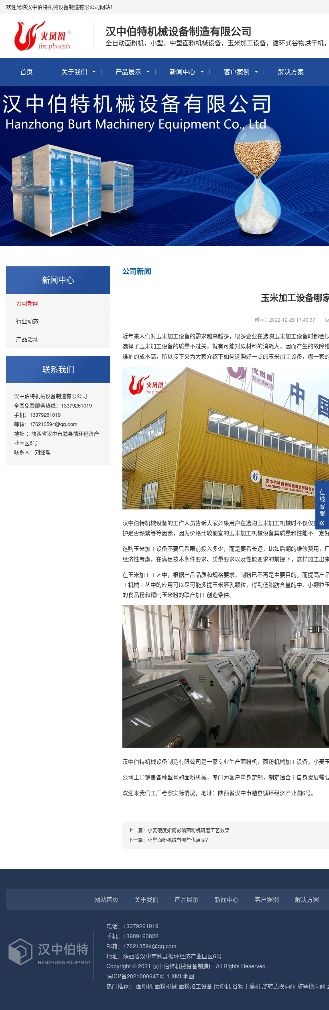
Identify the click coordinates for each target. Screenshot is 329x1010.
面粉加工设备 (195, 986)
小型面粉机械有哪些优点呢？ (179, 839)
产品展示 (128, 71)
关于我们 (74, 71)
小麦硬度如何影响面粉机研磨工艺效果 (188, 830)
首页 (26, 71)
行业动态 (27, 321)
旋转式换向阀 (279, 986)
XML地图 (182, 976)
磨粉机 (222, 986)
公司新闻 (27, 303)
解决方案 (291, 71)
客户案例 (237, 71)
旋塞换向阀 (311, 986)
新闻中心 (182, 71)
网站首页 (106, 899)
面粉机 (144, 986)
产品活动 (27, 339)
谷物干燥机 (246, 986)
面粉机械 (165, 986)
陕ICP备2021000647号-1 (138, 976)
